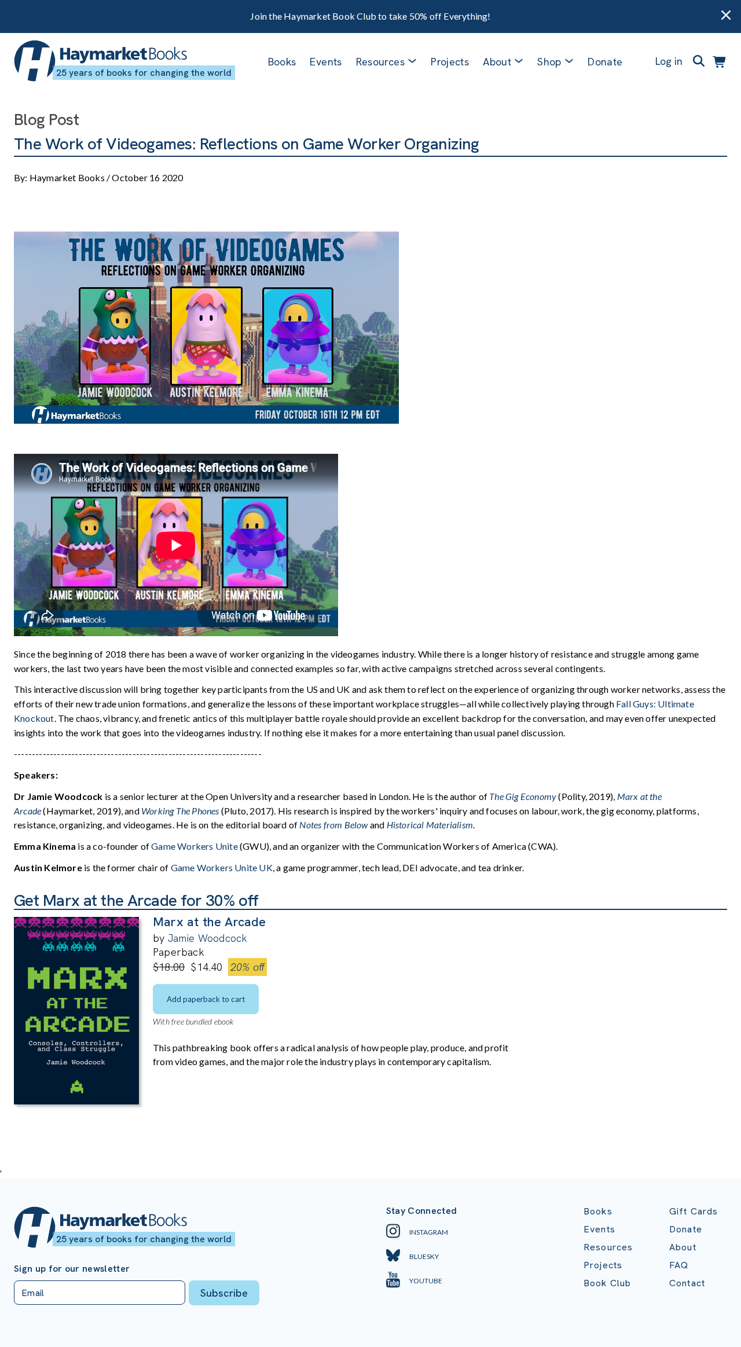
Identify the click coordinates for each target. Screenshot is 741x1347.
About (682, 1247)
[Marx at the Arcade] (76, 1101)
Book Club (607, 1283)
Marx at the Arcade (209, 921)
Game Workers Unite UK (220, 867)
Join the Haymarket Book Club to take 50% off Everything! (370, 15)
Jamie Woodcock (208, 938)
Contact (687, 1283)
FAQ (678, 1265)
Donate (605, 61)
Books (282, 61)
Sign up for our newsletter (72, 1268)
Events (326, 61)
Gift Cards (693, 1211)
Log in (669, 61)
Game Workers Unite (195, 846)
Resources (380, 61)
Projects (450, 61)
